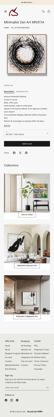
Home (6, 28)
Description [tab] (9, 91)
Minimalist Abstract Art (27, 265)
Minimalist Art (26, 353)
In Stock (24, 365)
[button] (6, 11)
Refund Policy (40, 357)
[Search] (43, 11)
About (7, 349)
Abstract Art (26, 349)
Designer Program (12, 353)
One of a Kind (27, 214)
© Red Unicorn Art (18, 411)
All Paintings (26, 346)
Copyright (38, 369)
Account (8, 357)
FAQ (36, 346)
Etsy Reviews (10, 369)
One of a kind (26, 361)
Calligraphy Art (27, 357)
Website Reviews (12, 365)
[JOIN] (45, 387)
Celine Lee (8, 85)
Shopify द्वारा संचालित (35, 411)
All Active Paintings (20, 28)
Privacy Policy (40, 365)
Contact (8, 361)
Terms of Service (41, 361)
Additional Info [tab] (22, 91)
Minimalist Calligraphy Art (27, 316)
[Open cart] (48, 11)
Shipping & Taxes (41, 349)
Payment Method (41, 353)
